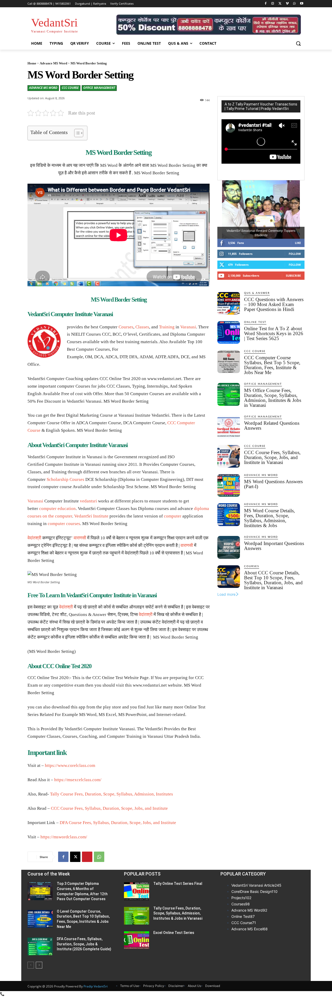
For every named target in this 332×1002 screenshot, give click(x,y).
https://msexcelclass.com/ (77, 779)
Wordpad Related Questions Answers (271, 425)
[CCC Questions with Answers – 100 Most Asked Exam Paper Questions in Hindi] (228, 303)
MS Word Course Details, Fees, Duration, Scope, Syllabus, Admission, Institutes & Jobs (269, 518)
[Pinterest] (87, 857)
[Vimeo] (287, 4)
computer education (57, 508)
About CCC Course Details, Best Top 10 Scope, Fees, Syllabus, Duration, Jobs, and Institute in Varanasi (273, 580)
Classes (142, 326)
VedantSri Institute (91, 516)
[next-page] (39, 965)
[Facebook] (265, 4)
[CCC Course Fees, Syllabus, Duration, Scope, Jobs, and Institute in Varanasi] (228, 456)
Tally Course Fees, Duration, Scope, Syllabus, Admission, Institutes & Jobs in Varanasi (177, 913)
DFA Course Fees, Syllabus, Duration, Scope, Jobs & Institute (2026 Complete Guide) (84, 944)
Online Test (255, 322)
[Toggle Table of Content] (76, 133)
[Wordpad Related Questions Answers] (228, 427)
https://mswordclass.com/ (63, 836)
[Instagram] (273, 4)
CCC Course (70, 87)
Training (167, 326)
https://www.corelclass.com (70, 765)
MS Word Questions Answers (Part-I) (273, 484)
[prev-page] (30, 965)
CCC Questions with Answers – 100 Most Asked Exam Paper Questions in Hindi (273, 304)
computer (63, 516)
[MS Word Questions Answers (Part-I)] (228, 485)
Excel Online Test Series (173, 933)
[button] (298, 43)
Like (298, 243)
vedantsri (88, 501)
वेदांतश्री (34, 537)
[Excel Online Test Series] (136, 940)
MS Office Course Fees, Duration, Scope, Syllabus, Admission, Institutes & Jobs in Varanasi (272, 398)
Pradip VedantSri (96, 986)
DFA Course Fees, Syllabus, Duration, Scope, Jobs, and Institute (118, 822)
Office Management (99, 87)
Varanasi (188, 326)
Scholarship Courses (65, 479)
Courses (126, 326)
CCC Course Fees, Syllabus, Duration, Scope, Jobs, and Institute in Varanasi (272, 457)
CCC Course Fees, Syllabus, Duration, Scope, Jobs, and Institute (109, 808)
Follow (295, 254)
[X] (280, 4)
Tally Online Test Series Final (177, 883)
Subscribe (293, 275)
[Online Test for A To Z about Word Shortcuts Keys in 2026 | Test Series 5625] (228, 332)
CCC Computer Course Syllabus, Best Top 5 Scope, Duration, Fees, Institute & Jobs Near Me (272, 365)
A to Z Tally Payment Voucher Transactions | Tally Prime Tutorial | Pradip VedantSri (261, 106)
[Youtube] (302, 4)
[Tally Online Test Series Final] (136, 891)
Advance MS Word (53, 63)
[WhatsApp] (294, 4)
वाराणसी (80, 537)
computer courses (64, 523)
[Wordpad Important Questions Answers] (228, 547)
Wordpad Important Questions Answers (274, 546)
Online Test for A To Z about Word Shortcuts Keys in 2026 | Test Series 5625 (273, 333)
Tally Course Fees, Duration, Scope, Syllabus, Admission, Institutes (111, 794)
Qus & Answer (257, 293)
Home (31, 63)
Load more (226, 594)
